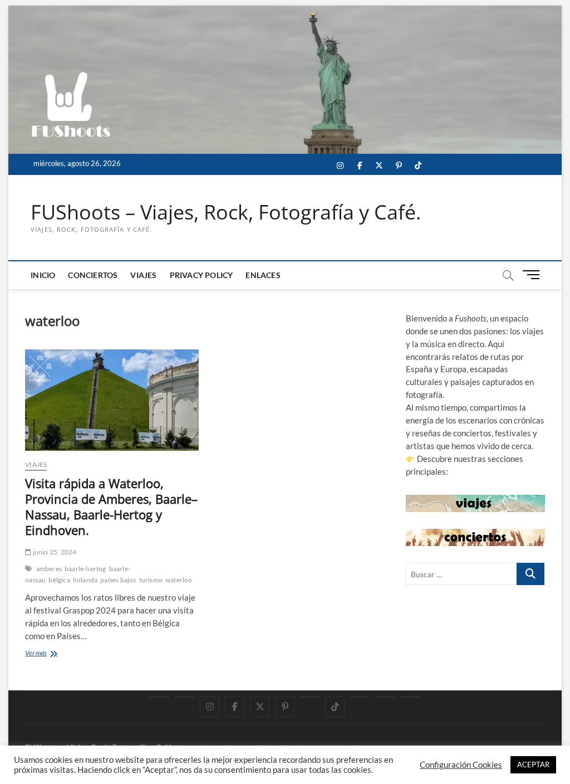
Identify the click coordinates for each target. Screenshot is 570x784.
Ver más (50, 654)
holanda (85, 580)
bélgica (59, 580)
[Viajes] (360, 697)
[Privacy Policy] (385, 697)
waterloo (179, 580)
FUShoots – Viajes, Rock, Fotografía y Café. (226, 212)
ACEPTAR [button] (533, 764)
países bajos (118, 580)
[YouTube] (184, 697)
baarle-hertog (85, 568)
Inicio (43, 275)
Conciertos (92, 275)
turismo (151, 580)
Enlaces (262, 275)
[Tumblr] (310, 697)
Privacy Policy (201, 275)
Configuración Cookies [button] (461, 765)
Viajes (143, 275)
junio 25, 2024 (53, 552)
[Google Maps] (159, 697)
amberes (49, 568)
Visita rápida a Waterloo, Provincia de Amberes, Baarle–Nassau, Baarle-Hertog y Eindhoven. (111, 506)
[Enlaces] (410, 697)
